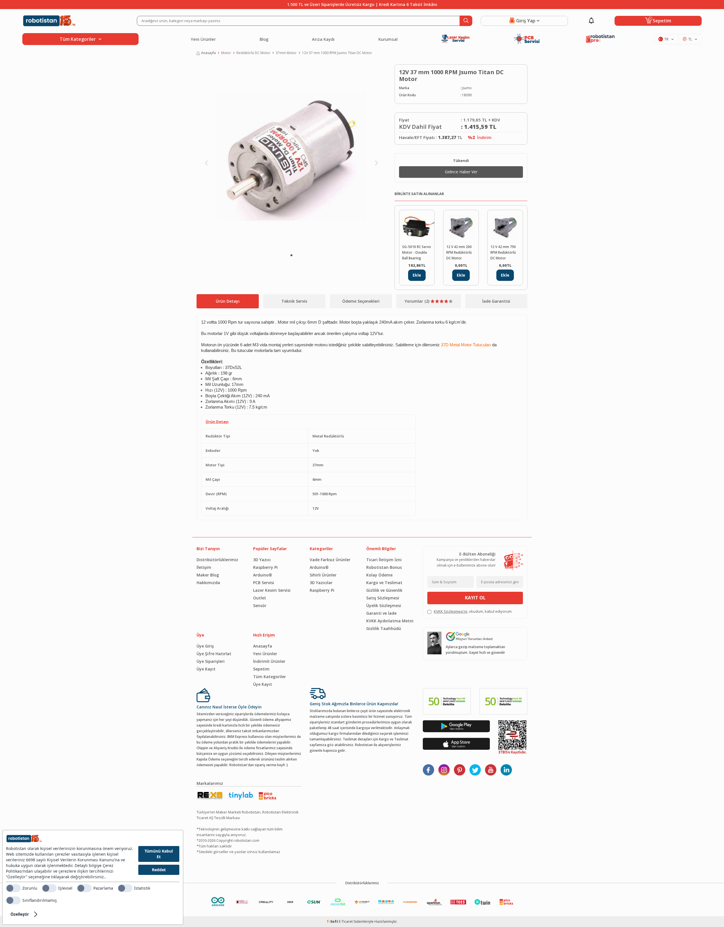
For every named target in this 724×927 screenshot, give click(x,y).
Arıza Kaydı (323, 39)
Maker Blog (208, 575)
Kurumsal (388, 39)
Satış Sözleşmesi (382, 598)
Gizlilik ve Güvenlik (384, 590)
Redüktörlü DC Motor (253, 52)
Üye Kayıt (206, 669)
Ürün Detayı (228, 301)
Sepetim (261, 669)
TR (666, 39)
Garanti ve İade (381, 613)
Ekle (417, 275)
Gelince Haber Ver (461, 171)
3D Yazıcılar (321, 582)
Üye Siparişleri (211, 661)
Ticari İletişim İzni (384, 559)
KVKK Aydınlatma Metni (389, 620)
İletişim (204, 567)
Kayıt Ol (475, 598)
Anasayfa (208, 52)
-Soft (333, 921)
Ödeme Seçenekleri (361, 301)
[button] (291, 255)
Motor (226, 52)
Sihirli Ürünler (323, 575)
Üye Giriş (205, 646)
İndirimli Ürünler (269, 661)
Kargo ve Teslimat (384, 582)
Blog (264, 39)
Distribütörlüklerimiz (217, 559)
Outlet (259, 598)
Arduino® (262, 575)
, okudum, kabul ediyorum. (473, 611)
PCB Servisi (263, 582)
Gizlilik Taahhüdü (383, 628)
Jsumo (467, 88)
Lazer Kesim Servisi (271, 590)
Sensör (259, 605)
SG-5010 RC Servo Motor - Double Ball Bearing (416, 252)
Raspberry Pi (265, 567)
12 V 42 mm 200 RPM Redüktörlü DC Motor (459, 252)
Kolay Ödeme (379, 575)
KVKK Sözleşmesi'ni (450, 611)
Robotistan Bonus (384, 567)
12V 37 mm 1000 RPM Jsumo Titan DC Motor (337, 52)
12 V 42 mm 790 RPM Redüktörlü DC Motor (503, 252)
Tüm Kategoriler (269, 676)
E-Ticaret (346, 921)
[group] (291, 156)
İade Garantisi (496, 301)
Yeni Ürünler (203, 39)
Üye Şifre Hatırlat (214, 653)
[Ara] (466, 21)
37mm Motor (286, 52)
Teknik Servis (294, 301)
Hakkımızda (208, 582)
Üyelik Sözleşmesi (383, 605)
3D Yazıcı (262, 559)
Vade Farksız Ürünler (330, 559)
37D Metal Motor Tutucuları (466, 345)
